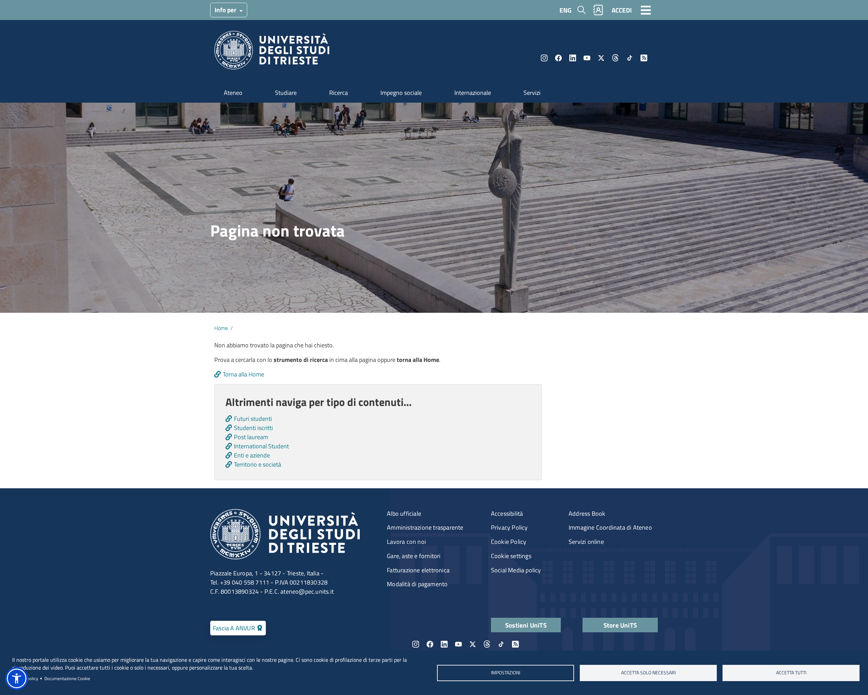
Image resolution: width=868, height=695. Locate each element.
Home (221, 328)
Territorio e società (257, 464)
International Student (261, 446)
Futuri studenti (253, 418)
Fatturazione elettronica (418, 570)
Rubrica (598, 10)
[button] (16, 678)
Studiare (286, 92)
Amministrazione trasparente (425, 527)
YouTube (587, 58)
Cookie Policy (509, 541)
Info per (226, 10)
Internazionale (472, 92)
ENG (565, 10)
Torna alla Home (243, 374)
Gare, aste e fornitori (413, 555)
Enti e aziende (252, 455)
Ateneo (233, 92)
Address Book (587, 513)
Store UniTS (620, 625)
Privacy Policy (509, 527)
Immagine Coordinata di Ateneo (610, 527)
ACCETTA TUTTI (791, 672)
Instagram (544, 58)
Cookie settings (511, 555)
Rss (643, 58)
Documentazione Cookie (67, 678)
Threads (615, 58)
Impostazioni (505, 672)
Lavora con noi (406, 541)
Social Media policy (516, 570)
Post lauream (251, 437)
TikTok (629, 58)
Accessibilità (507, 513)
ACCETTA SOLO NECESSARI (648, 672)
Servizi (532, 92)
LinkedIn (572, 58)
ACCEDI (622, 10)
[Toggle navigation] (645, 9)
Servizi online (586, 541)
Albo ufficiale (404, 513)
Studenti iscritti (253, 427)
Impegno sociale (401, 92)
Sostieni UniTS (526, 625)
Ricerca (338, 92)
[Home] (271, 52)
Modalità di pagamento (417, 584)
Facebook (558, 58)
